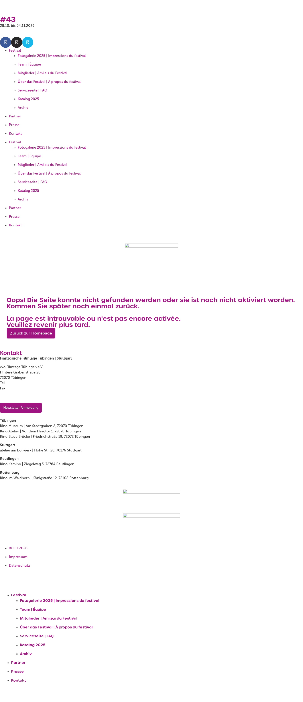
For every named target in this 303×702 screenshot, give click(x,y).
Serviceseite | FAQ (32, 90)
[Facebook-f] (5, 42)
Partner (15, 116)
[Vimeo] (27, 42)
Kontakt (15, 133)
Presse (14, 125)
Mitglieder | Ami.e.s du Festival (42, 73)
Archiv (23, 107)
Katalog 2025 (28, 99)
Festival (15, 50)
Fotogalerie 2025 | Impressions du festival (52, 56)
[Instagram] (16, 42)
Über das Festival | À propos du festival (49, 82)
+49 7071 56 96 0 (20, 383)
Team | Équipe (29, 64)
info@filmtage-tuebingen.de (23, 397)
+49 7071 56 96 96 (21, 388)
